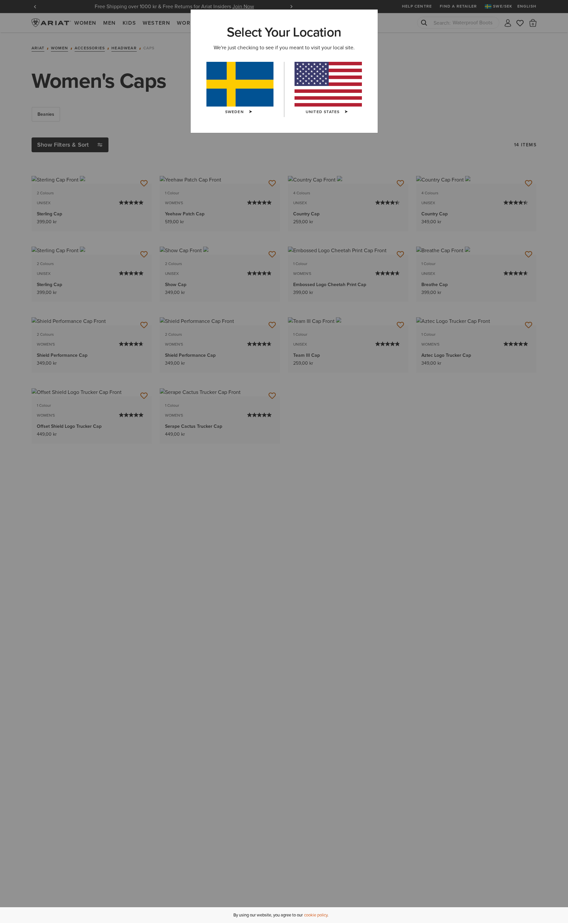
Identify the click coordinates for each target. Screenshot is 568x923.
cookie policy (315, 915)
